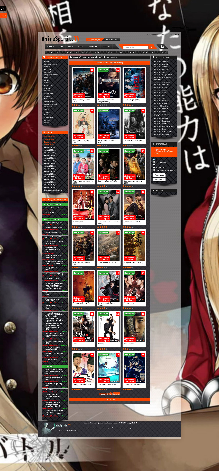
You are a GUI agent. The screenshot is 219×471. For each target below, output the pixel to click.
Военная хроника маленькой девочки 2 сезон (53, 396)
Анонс (80, 47)
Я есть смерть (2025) (132, 100)
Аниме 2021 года (50, 158)
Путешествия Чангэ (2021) (134, 140)
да (156, 160)
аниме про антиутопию (162, 90)
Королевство (129, 344)
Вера (75, 344)
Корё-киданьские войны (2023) (133, 182)
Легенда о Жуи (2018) (81, 303)
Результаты (159, 179)
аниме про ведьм (160, 98)
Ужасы (46, 115)
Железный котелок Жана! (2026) (52, 300)
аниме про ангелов (161, 67)
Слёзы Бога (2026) (52, 278)
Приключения (49, 101)
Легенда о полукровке (132, 384)
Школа (46, 123)
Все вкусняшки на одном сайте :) (110, 63)
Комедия (47, 88)
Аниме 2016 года (50, 171)
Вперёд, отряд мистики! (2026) (54, 354)
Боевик (46, 61)
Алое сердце (129, 303)
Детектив (47, 77)
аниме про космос (160, 72)
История (47, 83)
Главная (50, 47)
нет (156, 165)
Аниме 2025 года (50, 147)
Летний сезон (49, 145)
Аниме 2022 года (50, 155)
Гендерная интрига (51, 75)
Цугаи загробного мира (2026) (54, 342)
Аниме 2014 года (50, 177)
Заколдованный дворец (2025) (82, 141)
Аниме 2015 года (50, 174)
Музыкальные (49, 99)
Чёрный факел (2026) (53, 223)
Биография (48, 67)
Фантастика (48, 117)
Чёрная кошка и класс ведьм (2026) (53, 256)
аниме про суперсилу (161, 85)
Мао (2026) (49, 390)
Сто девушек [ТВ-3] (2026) (52, 268)
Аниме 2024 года (50, 150)
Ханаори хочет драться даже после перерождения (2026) (54, 412)
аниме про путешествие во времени (163, 115)
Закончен (103, 70)
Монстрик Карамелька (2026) (53, 378)
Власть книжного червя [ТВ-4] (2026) (54, 242)
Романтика (48, 107)
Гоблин (101, 344)
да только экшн (161, 162)
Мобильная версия (111, 423)
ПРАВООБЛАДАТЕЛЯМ (155, 34)
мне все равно (160, 168)
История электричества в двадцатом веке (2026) (54, 262)
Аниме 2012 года (50, 182)
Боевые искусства (50, 64)
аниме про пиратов (161, 95)
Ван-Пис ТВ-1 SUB (52, 208)
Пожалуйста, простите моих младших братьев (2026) (54, 371)
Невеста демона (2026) (54, 274)
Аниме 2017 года (50, 169)
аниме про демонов (161, 64)
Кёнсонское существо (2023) (81, 101)
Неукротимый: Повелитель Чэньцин (108, 304)
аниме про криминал (161, 61)
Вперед (116, 394)
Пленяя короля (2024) (132, 222)
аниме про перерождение (163, 75)
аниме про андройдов (162, 82)
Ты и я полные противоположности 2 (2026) (53, 307)
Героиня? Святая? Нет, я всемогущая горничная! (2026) (54, 335)
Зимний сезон (49, 139)
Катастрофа (48, 85)
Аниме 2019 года (50, 163)
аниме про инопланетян (162, 134)
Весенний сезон (50, 142)
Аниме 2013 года (50, 179)
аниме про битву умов (162, 121)
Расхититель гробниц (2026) (53, 384)
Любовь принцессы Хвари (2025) (83, 182)
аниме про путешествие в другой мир (163, 78)
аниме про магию (160, 111)
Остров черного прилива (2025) (107, 141)
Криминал (47, 91)
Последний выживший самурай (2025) (106, 101)
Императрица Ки (79, 222)
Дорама (71, 47)
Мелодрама (48, 93)
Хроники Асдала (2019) (107, 262)
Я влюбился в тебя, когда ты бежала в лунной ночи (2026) (52, 404)
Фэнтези (47, 120)
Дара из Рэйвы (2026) (53, 237)
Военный (47, 72)
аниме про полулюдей (162, 101)
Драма (46, 80)
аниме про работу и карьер (164, 126)
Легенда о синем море (107, 384)
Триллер (47, 112)
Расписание (93, 47)
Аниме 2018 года (50, 166)
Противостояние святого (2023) (54, 294)
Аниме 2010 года (50, 187)
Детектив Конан (51, 359)
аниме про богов (160, 129)
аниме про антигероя (161, 124)
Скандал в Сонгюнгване (82, 384)
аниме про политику (161, 69)
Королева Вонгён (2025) (107, 181)
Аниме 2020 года (50, 161)
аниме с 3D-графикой (161, 106)
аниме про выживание (162, 109)
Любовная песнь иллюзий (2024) (108, 223)
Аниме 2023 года (50, 153)
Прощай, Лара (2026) (53, 232)
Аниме (60, 47)
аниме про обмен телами (163, 132)
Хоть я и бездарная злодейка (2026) (52, 348)
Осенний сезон (49, 137)
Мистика (47, 96)
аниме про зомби (160, 93)
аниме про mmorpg (161, 103)
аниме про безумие (161, 87)
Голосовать (159, 175)
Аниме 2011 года (50, 185)
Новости (106, 47)
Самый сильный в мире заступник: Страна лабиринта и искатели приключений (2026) (54, 286)
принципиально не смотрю (165, 170)
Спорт (46, 109)
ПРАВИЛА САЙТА (172, 34)
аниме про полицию (161, 118)
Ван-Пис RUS (50, 212)
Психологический (50, 104)
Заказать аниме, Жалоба (53, 190)
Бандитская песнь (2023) (133, 262)
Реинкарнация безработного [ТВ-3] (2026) (52, 249)
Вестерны (47, 69)
